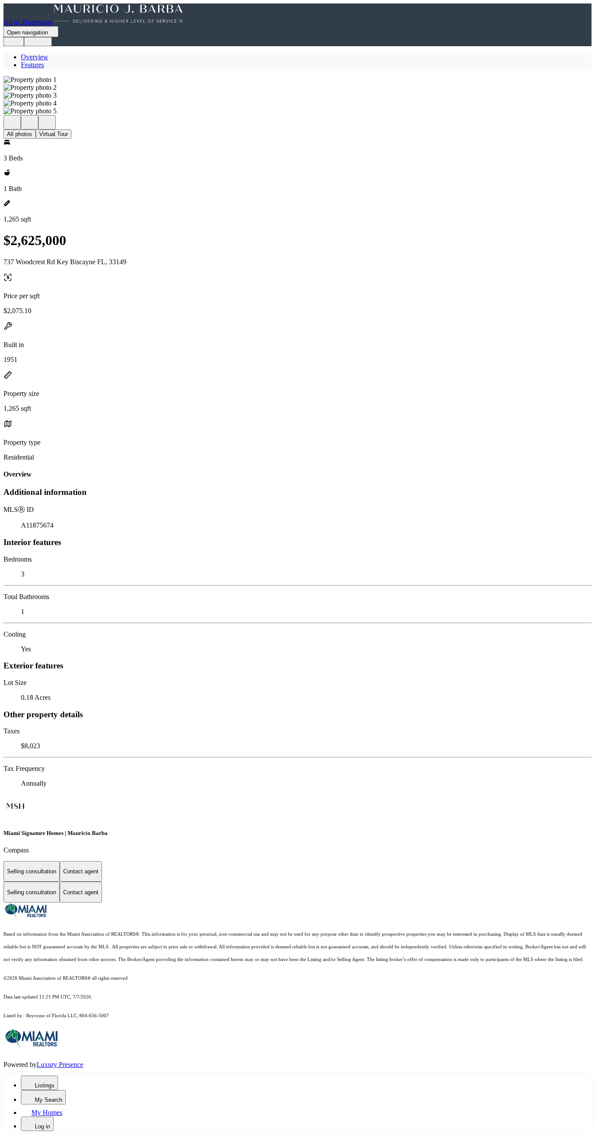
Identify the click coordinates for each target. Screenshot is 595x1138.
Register (37, 41)
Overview (34, 57)
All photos (19, 134)
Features (32, 64)
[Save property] (29, 122)
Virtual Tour (53, 134)
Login (13, 41)
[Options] (12, 122)
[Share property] (47, 122)
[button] (297, 80)
